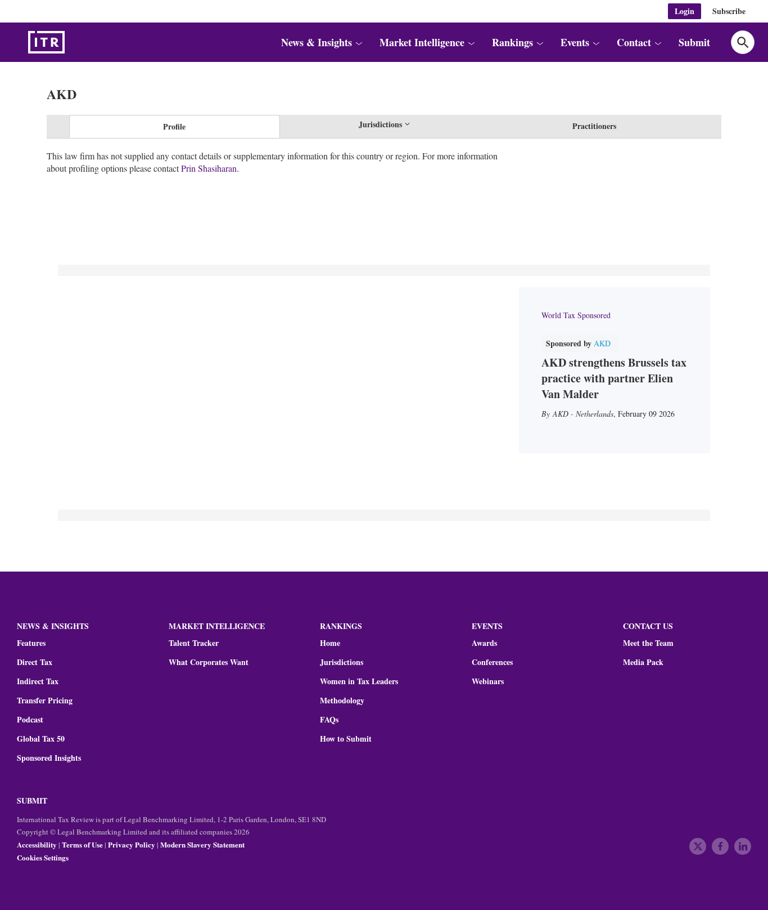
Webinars (488, 681)
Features (31, 643)
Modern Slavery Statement (202, 844)
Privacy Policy (131, 844)
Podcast (30, 720)
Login (684, 11)
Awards (484, 643)
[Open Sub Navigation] (358, 42)
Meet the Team (648, 643)
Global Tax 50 (41, 739)
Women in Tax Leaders (359, 681)
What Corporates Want (209, 662)
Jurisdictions (341, 662)
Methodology (342, 700)
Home (330, 643)
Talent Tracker (194, 643)
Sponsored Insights (49, 758)
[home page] (73, 42)
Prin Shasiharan (209, 168)
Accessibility (37, 844)
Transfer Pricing (45, 700)
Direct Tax (34, 662)
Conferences (492, 662)
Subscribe (729, 11)
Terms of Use (82, 844)
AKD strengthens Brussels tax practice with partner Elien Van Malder (613, 378)
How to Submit (346, 739)
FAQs (329, 720)
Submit (694, 42)
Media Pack (643, 662)
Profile (174, 126)
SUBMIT (32, 800)
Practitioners (594, 126)
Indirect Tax (37, 681)
